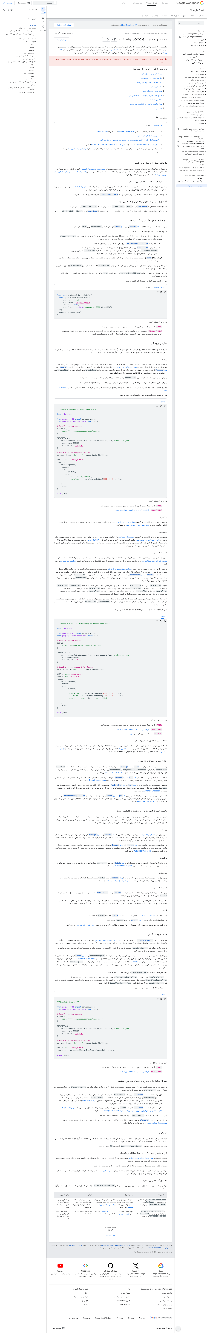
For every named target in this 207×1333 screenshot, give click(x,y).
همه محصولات (137, 3)
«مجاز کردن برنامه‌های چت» (78, 149)
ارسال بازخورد (61, 40)
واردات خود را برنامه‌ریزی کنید (151, 74)
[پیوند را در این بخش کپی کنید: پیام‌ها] (159, 359)
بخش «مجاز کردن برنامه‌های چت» (125, 367)
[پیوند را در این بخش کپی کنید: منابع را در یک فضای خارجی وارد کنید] (131, 740)
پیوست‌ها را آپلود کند (126, 537)
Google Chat (151, 3)
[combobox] (45, 3)
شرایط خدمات (167, 1308)
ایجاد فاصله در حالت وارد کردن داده (149, 82)
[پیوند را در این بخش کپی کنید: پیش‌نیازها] (153, 117)
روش (117, 878)
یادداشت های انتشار (166, 1301)
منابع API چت (114, 50)
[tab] (159, 125)
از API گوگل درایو (94, 540)
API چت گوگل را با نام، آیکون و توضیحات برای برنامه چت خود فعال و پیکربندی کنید (129, 140)
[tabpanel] (110, 141)
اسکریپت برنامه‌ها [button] (159, 125)
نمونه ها (164, 15)
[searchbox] (191, 23)
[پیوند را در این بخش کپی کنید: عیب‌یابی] (155, 1132)
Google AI (86, 1318)
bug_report (11, 9)
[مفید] (59, 33)
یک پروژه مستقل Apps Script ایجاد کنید (144, 144)
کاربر (132, 733)
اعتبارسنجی (117, 940)
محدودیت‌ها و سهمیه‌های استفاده (93, 169)
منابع (123, 3)
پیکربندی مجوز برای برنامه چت (151, 78)
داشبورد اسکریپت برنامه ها (122, 1297)
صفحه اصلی (165, 3)
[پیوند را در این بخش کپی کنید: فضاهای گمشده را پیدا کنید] (140, 1180)
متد (135, 226)
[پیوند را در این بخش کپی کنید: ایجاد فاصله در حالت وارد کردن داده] (127, 220)
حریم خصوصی (161, 1328)
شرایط (170, 1328)
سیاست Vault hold (89, 1100)
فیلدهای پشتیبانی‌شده (147, 834)
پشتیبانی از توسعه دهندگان (163, 1304)
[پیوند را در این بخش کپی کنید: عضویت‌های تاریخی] (147, 552)
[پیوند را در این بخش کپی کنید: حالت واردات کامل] (145, 934)
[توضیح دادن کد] (157, 292)
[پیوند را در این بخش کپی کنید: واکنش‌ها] (157, 517)
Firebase (120, 1318)
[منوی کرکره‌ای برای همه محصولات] (130, 3)
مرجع (185, 15)
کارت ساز (145, 15)
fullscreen (7, 9)
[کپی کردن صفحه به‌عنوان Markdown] (108, 39)
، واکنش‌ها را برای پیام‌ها (126, 522)
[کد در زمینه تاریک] (161, 292)
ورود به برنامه (7, 3)
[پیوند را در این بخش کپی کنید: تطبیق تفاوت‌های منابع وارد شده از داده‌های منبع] (114, 810)
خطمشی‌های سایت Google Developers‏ (160, 1248)
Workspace (192, 3)
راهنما (192, 15)
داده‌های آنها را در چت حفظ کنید (156, 561)
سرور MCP (175, 15)
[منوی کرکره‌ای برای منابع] (119, 3)
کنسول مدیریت (125, 1293)
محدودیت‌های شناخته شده (157, 1123)
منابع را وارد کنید (156, 87)
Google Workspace (150, 33)
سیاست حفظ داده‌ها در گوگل (120, 569)
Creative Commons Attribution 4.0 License (115, 1245)
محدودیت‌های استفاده (105, 1170)
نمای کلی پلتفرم (167, 1293)
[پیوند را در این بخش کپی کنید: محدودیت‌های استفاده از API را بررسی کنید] (125, 181)
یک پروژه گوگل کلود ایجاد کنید (148, 136)
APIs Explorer (125, 1304)
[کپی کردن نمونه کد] (165, 292)
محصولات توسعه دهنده (164, 1297)
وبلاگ (86, 1293)
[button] (191, 39)
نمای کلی (201, 15)
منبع (119, 226)
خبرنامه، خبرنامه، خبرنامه (80, 1297)
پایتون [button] (148, 125)
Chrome (131, 1318)
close (3, 9)
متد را (139, 1095)
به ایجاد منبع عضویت (68, 561)
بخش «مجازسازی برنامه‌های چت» (118, 881)
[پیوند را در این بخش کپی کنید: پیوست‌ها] (156, 532)
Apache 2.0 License (75, 1245)
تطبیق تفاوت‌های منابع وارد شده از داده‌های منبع (145, 95)
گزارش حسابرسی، (124, 1214)
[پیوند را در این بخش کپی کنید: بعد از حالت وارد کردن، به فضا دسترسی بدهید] (116, 1081)
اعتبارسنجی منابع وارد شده (152, 91)
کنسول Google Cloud (123, 1301)
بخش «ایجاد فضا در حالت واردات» (141, 1158)
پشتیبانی (155, 15)
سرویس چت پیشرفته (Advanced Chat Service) (109, 144)
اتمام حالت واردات (125, 748)
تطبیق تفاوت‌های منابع (103, 940)
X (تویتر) (85, 1301)
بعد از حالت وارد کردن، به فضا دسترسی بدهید (146, 104)
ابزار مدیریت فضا (109, 1205)
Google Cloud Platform (103, 1318)
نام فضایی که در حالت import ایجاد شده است (132, 510)
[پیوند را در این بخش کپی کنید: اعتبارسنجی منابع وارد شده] (135, 760)
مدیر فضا (138, 962)
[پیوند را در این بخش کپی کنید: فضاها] (159, 910)
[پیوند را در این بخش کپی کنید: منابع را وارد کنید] (146, 343)
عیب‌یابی (159, 108)
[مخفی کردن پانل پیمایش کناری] (178, 1328)
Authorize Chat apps (113, 772)
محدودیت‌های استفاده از (79, 187)
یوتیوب (85, 1304)
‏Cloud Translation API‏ (129, 25)
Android (142, 1318)
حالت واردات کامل (156, 100)
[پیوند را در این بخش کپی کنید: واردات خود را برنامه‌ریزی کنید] (132, 162)
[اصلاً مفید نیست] (56, 33)
